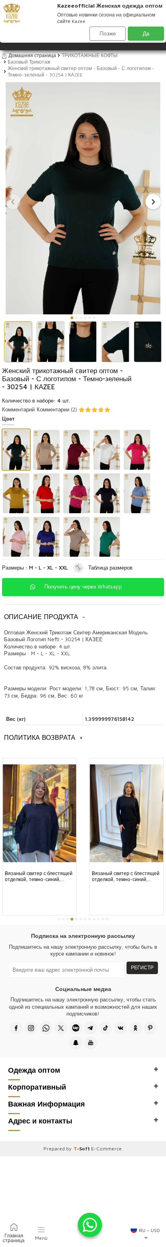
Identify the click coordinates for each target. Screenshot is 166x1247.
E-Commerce (106, 1149)
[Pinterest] (150, 1028)
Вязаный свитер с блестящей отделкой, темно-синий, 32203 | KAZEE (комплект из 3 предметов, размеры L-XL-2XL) (126, 876)
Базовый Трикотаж (29, 62)
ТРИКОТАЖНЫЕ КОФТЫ (90, 55)
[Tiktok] (105, 1028)
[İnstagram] (31, 1028)
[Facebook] (16, 1028)
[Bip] (75, 1028)
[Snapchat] (75, 1042)
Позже (108, 33)
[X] (60, 1028)
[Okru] (135, 1028)
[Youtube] (90, 1042)
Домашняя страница (32, 55)
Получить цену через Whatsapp (83, 586)
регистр (142, 967)
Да (146, 33)
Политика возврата (43, 737)
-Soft (82, 1149)
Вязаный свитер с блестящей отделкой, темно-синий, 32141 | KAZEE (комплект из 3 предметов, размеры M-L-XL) (39, 876)
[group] (83, 198)
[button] (72, 317)
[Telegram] (90, 1028)
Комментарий (18, 409)
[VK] (120, 1028)
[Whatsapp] (45, 1028)
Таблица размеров (110, 567)
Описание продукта (44, 616)
